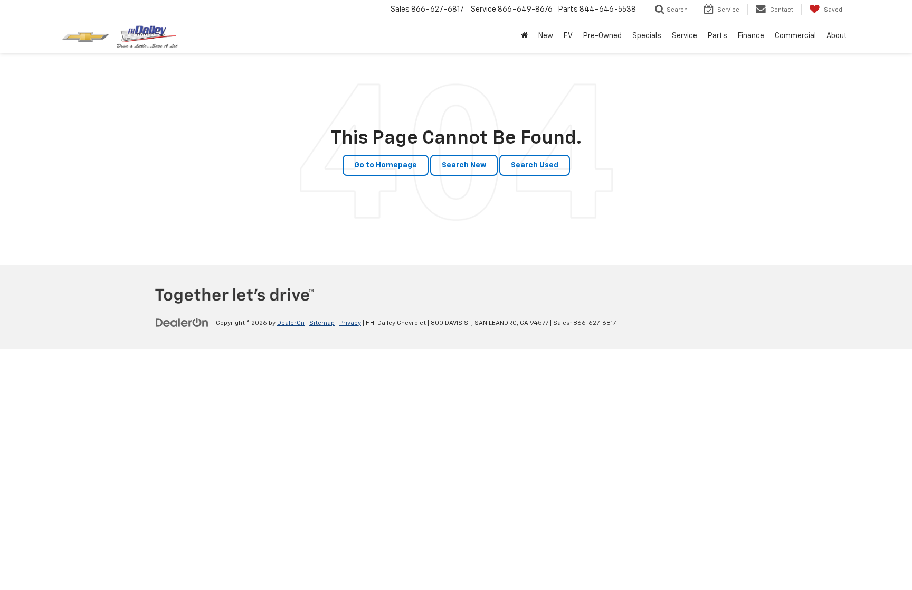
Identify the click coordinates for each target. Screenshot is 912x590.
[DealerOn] (182, 322)
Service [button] (684, 36)
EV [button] (568, 36)
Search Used (534, 165)
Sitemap (322, 323)
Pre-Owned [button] (602, 36)
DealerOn (291, 323)
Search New (464, 165)
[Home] (524, 36)
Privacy (350, 323)
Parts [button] (717, 36)
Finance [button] (751, 36)
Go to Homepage (385, 165)
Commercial (795, 36)
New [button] (545, 36)
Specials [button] (646, 36)
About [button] (837, 36)
